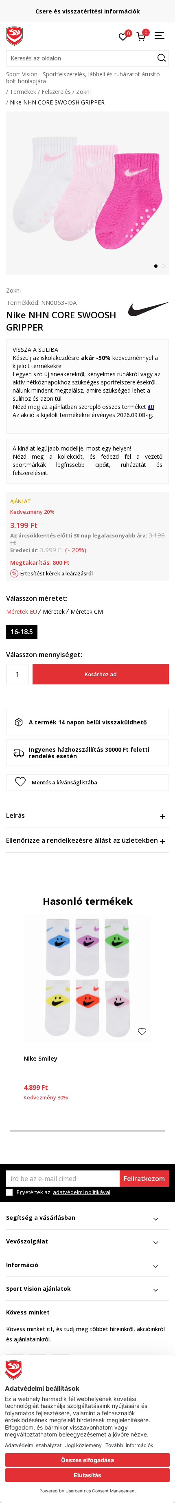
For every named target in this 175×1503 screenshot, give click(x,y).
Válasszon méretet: (37, 598)
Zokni (83, 91)
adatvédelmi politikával (81, 1192)
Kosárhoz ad (101, 674)
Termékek (23, 91)
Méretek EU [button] (21, 611)
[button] (87, 58)
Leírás (15, 815)
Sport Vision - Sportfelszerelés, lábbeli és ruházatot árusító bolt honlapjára (83, 77)
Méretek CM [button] (86, 611)
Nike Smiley (40, 1058)
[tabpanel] (87, 193)
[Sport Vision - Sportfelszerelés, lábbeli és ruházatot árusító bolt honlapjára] (14, 35)
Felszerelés (56, 91)
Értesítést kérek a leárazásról (56, 573)
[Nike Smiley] (87, 978)
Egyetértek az (63, 1192)
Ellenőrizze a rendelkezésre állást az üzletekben (82, 840)
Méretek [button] (54, 611)
